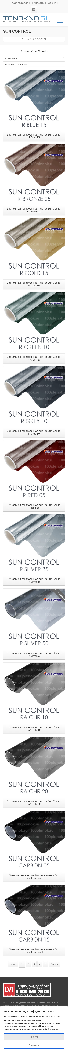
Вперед (54, 964)
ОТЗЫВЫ (53, 3)
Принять (34, 1036)
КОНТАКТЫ (38, 3)
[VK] (34, 9)
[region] (34, 1029)
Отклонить (34, 1045)
